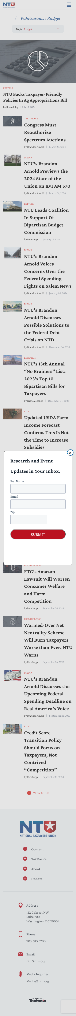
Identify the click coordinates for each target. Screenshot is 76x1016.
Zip (12, 511)
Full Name (17, 481)
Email (14, 496)
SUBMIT (38, 534)
